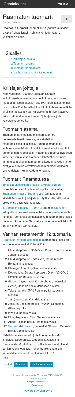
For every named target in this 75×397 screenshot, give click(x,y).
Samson (13, 326)
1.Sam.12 (35, 208)
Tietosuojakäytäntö (37, 378)
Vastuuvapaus (37, 384)
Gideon (12, 281)
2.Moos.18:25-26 (51, 185)
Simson (28, 326)
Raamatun (9, 240)
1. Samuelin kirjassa (15, 208)
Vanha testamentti (42, 364)
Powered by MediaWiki (38, 391)
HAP (6, 358)
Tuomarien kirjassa (14, 194)
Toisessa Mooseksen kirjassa (21, 185)
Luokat (7, 364)
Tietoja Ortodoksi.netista (37, 381)
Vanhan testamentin (28, 240)
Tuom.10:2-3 (35, 194)
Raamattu (20, 364)
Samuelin (60, 208)
